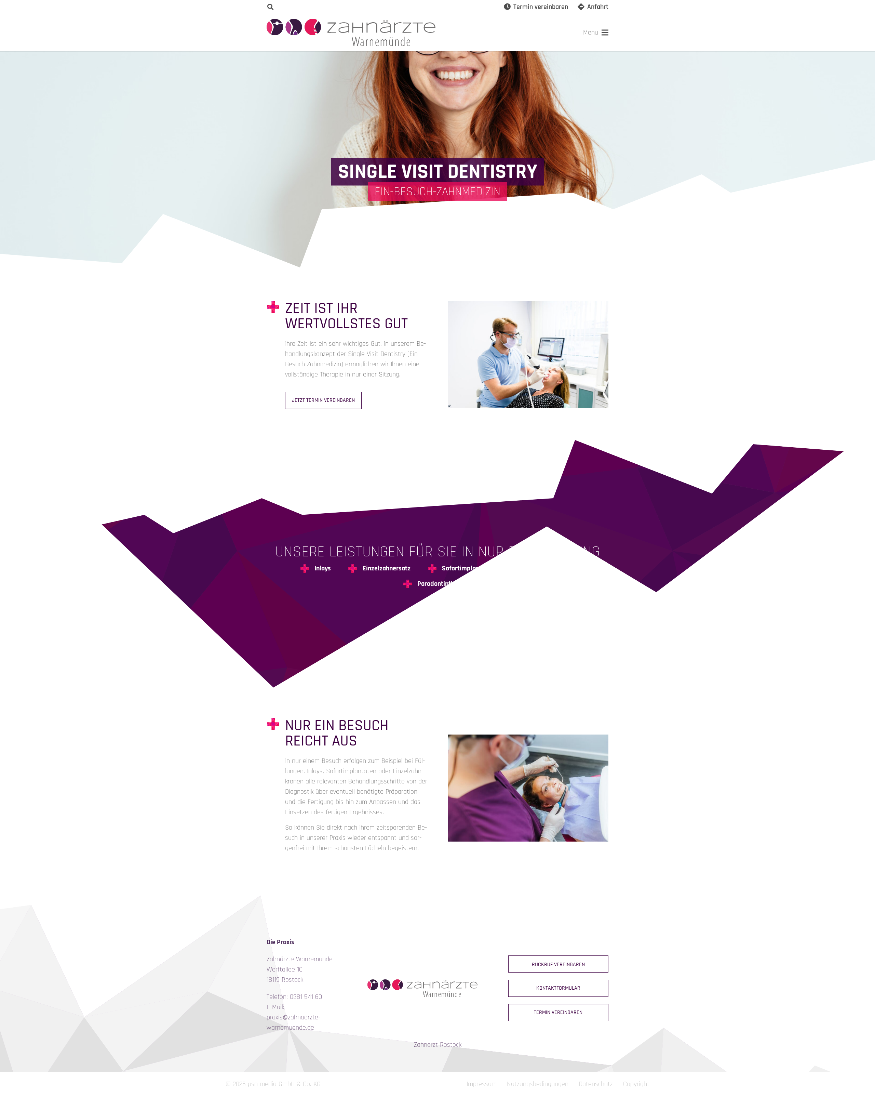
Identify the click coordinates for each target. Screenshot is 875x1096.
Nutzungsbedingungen (537, 1084)
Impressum (482, 1084)
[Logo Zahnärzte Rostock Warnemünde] (351, 32)
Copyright (636, 1084)
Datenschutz (596, 1084)
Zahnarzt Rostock (437, 1044)
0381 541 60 (306, 996)
